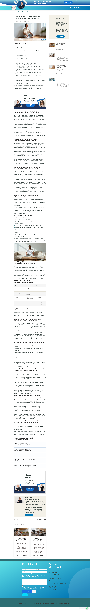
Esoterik (29, 11)
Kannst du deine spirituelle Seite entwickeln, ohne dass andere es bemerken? (25, 466)
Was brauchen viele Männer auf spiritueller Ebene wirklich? (22, 444)
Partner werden (62, 7)
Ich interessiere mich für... (28, 573)
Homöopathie (41, 575)
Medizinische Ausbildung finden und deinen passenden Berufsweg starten (61, 79)
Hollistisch (19, 11)
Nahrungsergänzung (35, 576)
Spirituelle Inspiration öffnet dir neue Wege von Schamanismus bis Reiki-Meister (27, 64)
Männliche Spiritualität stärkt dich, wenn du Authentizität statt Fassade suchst (29, 54)
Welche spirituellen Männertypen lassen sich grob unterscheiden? (22, 450)
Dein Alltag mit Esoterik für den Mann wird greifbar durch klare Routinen (29, 61)
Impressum (30, 601)
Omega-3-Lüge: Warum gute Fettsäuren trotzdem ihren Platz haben (61, 66)
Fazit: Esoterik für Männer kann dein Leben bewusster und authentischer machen (29, 73)
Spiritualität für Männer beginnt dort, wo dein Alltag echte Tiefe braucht (29, 51)
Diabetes (32, 578)
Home (15, 11)
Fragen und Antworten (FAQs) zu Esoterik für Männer (28, 75)
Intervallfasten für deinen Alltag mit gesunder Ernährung (21, 539)
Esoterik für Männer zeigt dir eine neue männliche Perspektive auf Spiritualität (27, 48)
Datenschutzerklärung (23, 601)
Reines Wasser (33, 575)
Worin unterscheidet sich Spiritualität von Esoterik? (27, 455)
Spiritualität (24, 11)
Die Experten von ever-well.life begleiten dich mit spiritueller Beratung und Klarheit (30, 70)
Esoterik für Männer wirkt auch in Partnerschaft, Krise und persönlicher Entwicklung (29, 67)
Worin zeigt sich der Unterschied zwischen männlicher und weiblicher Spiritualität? (25, 460)
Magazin (41, 7)
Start (30, 7)
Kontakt (55, 7)
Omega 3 (25, 575)
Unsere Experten (49, 7)
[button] (41, 39)
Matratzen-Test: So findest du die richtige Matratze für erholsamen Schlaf (38, 540)
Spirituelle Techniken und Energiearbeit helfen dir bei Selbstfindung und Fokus (28, 57)
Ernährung (25, 578)
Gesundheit (26, 576)
